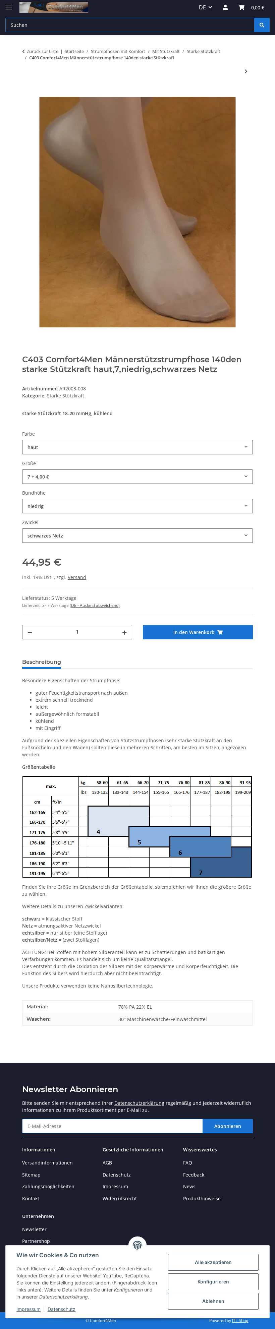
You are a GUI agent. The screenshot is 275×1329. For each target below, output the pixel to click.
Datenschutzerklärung (139, 1103)
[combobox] (137, 447)
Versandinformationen (47, 1162)
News (189, 1186)
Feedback (193, 1175)
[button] (225, 7)
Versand (77, 577)
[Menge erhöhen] (124, 632)
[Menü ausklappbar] (8, 4)
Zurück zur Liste (42, 51)
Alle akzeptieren (213, 1262)
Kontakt (30, 1198)
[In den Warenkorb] (27, 93)
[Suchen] (262, 25)
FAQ (187, 1162)
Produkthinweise (202, 1198)
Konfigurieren (213, 1281)
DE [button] (202, 7)
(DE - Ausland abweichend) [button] (95, 605)
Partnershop (36, 1241)
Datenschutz (61, 1309)
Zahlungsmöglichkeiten (48, 1186)
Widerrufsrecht (120, 1198)
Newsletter (34, 1229)
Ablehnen (213, 1301)
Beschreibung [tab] (41, 662)
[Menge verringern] (29, 632)
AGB (107, 1162)
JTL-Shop (240, 1320)
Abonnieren (227, 1126)
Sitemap (31, 1175)
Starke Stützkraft (65, 395)
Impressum (28, 1309)
